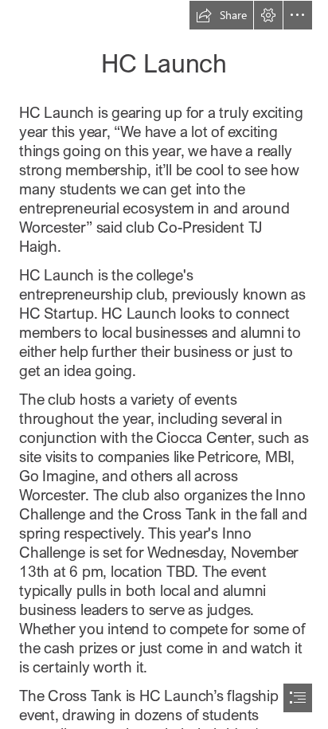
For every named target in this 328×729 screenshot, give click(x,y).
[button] (221, 15)
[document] (164, 364)
